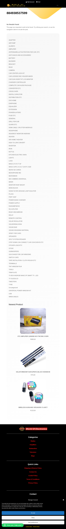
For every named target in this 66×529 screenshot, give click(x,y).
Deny (33, 517)
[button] (63, 500)
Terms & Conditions (32, 479)
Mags (33, 456)
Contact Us (33, 472)
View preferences (33, 522)
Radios (33, 441)
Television (33, 452)
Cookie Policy (29, 526)
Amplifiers (33, 444)
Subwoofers (33, 448)
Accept (33, 513)
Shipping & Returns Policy (33, 468)
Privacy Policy (36, 526)
